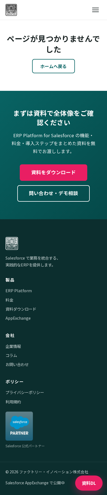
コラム (11, 355)
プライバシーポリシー (24, 392)
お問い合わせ (17, 364)
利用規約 (13, 401)
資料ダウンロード (20, 309)
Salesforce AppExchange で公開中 (35, 482)
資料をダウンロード (53, 172)
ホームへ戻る (53, 66)
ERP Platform (18, 290)
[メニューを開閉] (95, 10)
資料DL (89, 483)
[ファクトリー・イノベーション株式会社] (11, 10)
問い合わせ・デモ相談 (53, 193)
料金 (9, 300)
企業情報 (13, 346)
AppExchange (18, 318)
